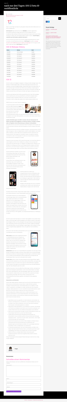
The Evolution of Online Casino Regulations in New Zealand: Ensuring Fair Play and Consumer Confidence (53, 36)
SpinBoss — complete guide (51, 29)
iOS (7, 3)
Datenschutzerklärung (38, 400)
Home (25, 400)
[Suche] (59, 18)
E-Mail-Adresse (9, 382)
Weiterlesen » (47, 30)
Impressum (30, 400)
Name (7, 378)
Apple (5, 3)
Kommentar (9, 365)
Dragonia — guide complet (51, 32)
